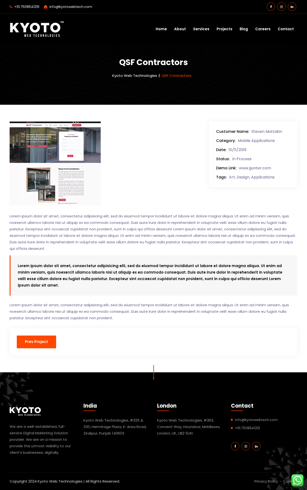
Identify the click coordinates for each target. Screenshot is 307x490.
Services (201, 28)
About (180, 28)
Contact (286, 28)
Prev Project (36, 341)
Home (161, 28)
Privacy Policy (266, 481)
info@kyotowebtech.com (70, 6)
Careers (263, 28)
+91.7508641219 (26, 6)
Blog (244, 28)
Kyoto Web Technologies (134, 75)
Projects (224, 28)
